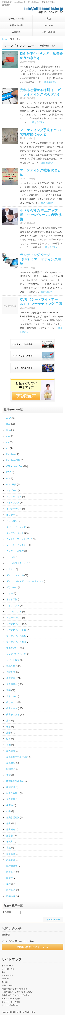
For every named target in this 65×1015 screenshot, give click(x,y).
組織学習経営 (12, 817)
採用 (8, 745)
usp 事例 (11, 484)
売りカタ (10, 702)
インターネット (14, 509)
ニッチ (9, 593)
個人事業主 (11, 684)
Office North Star (14, 466)
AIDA (8, 418)
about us (48, 25)
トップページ (7, 966)
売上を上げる (12, 714)
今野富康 (10, 678)
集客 (8, 884)
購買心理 (10, 872)
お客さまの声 (16, 25)
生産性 (9, 805)
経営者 (9, 835)
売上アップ (11, 708)
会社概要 (16, 32)
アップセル (11, 490)
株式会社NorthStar (15, 781)
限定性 (9, 878)
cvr (7, 448)
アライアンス (12, 502)
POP (8, 472)
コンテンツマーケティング (19, 539)
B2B (8, 424)
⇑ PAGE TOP (53, 919)
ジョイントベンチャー (17, 545)
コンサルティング (15, 533)
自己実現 (10, 853)
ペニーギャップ (14, 617)
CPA (8, 430)
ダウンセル (11, 587)
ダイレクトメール (15, 575)
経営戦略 (10, 829)
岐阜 (8, 726)
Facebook (11, 454)
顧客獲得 (10, 896)
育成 (8, 847)
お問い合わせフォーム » (32, 947)
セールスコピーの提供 (11, 999)
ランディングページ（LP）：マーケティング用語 (40, 259)
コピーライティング (16, 527)
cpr (7, 442)
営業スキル (11, 696)
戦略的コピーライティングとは (14, 989)
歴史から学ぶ (12, 793)
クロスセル (11, 520)
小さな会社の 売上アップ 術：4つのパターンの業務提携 (41, 215)
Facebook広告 (13, 460)
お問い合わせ (48, 32)
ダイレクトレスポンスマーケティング (24, 581)
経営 (8, 823)
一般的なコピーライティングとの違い (17, 992)
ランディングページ (16, 654)
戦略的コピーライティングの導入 (15, 995)
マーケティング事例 (16, 629)
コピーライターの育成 (11, 1002)
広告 (8, 732)
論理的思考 (11, 866)
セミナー (10, 569)
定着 (8, 720)
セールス (10, 557)
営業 (8, 690)
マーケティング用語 (16, 642)
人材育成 (10, 672)
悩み (8, 738)
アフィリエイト (14, 496)
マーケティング (14, 623)
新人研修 (10, 751)
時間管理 (10, 769)
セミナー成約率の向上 (11, 1005)
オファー (10, 514)
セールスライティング (17, 563)
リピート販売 (12, 660)
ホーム (4, 39)
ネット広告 (11, 599)
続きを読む (50, 82)
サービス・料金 (16, 18)
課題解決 (10, 859)
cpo (8, 436)
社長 (8, 811)
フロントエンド (14, 611)
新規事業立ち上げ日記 (17, 757)
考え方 (9, 841)
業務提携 (10, 787)
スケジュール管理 (15, 551)
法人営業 (10, 799)
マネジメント (12, 648)
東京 (8, 775)
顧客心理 (10, 890)
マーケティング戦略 (16, 636)
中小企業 (10, 666)
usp (8, 478)
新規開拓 (10, 763)
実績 (48, 18)
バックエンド (12, 605)
